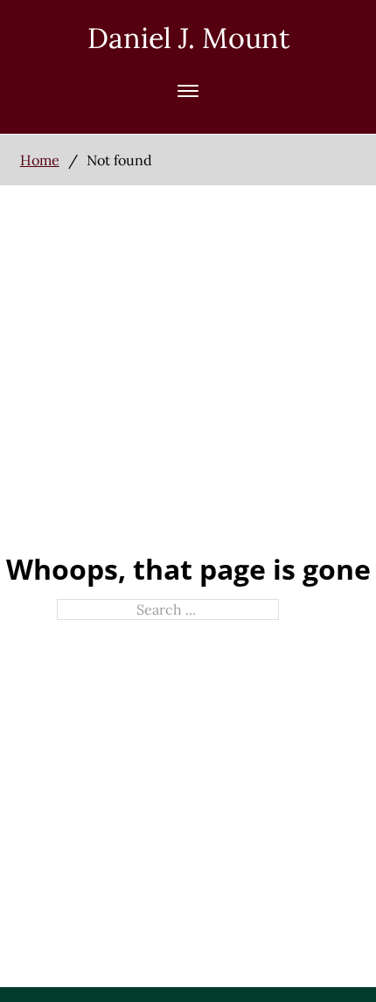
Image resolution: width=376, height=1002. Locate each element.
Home (39, 160)
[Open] (188, 91)
